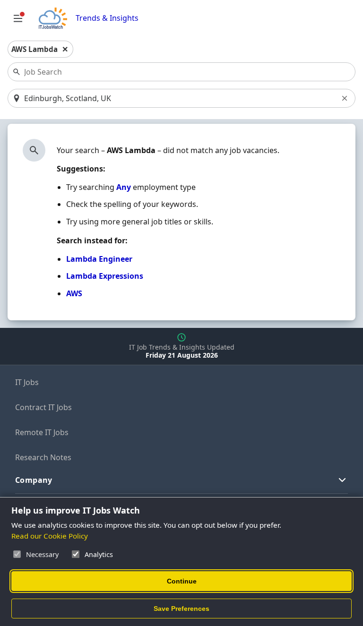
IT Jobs (27, 382)
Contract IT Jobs (43, 407)
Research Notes (43, 457)
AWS (74, 293)
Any (123, 187)
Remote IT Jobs (42, 432)
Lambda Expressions (104, 276)
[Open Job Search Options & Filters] (18, 18)
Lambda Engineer (99, 259)
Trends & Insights (107, 18)
